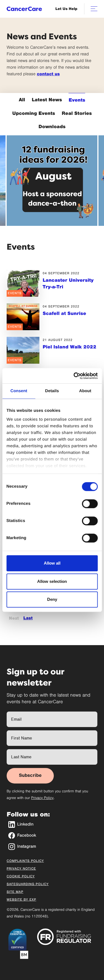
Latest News (47, 100)
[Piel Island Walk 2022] (23, 350)
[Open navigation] (94, 8)
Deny (52, 599)
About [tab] (85, 391)
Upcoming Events (33, 113)
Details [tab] (52, 391)
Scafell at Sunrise (64, 313)
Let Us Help (66, 8)
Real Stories (77, 113)
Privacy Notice (21, 869)
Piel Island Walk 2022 (70, 347)
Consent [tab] (18, 391)
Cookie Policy (21, 876)
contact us (48, 74)
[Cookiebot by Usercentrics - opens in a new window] (74, 375)
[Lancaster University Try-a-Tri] (23, 283)
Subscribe (30, 775)
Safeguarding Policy (28, 884)
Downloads (52, 126)
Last (28, 618)
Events (77, 100)
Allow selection (52, 581)
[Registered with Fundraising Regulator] (64, 936)
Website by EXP (21, 900)
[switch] (90, 503)
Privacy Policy (42, 797)
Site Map (15, 892)
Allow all (52, 563)
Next (14, 618)
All (22, 100)
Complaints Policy (25, 861)
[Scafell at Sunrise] (23, 316)
